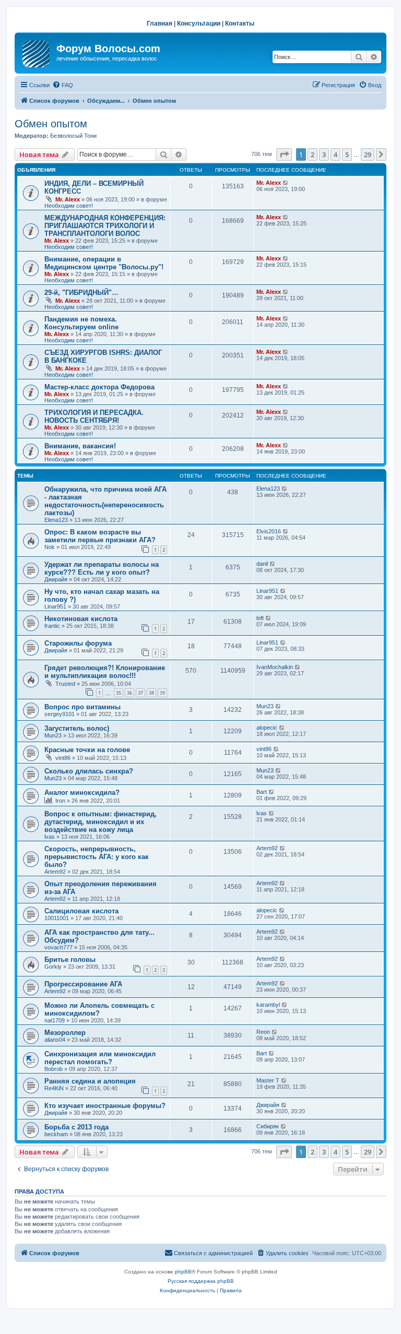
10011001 (56, 918)
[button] (284, 154)
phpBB (183, 1272)
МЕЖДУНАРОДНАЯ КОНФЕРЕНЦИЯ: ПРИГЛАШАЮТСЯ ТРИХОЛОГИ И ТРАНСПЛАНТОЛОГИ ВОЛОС (105, 225)
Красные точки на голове (87, 750)
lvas (49, 836)
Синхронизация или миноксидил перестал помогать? (100, 1058)
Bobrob (53, 1069)
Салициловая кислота (81, 911)
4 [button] (335, 154)
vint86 (62, 758)
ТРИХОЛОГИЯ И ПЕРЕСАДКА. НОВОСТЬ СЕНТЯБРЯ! (94, 416)
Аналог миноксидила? (82, 792)
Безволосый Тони (73, 136)
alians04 (54, 1040)
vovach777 (58, 947)
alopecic (266, 727)
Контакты (239, 23)
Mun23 (265, 706)
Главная (159, 23)
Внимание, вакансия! (80, 446)
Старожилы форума (78, 643)
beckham (56, 1134)
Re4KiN (54, 1088)
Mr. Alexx (67, 199)
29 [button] (367, 154)
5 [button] (347, 154)
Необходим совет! (68, 206)
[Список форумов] (36, 51)
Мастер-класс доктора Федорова (99, 387)
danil (262, 564)
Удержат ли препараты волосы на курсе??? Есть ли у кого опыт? (101, 568)
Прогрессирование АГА (83, 984)
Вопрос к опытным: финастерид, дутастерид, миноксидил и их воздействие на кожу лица (100, 821)
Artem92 (55, 871)
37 (140, 692)
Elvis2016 (268, 531)
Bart (261, 792)
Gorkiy (53, 966)
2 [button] (312, 154)
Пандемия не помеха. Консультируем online (81, 323)
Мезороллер (65, 1033)
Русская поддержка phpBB (201, 1281)
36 (129, 692)
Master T (267, 1080)
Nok (49, 547)
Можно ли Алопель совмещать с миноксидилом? (99, 1009)
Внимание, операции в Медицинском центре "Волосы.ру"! (103, 263)
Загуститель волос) (76, 728)
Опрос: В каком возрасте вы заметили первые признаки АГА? (100, 536)
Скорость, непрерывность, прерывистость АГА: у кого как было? (96, 856)
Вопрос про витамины (82, 707)
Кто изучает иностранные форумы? (105, 1106)
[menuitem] (62, 85)
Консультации (198, 23)
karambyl (268, 1005)
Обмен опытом (51, 123)
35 (118, 692)
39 (162, 692)
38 (151, 692)
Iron (60, 800)
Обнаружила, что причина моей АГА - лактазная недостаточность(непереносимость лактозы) (105, 501)
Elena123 (56, 520)
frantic (52, 626)
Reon (263, 1032)
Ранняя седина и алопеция (90, 1081)
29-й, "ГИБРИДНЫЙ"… (81, 292)
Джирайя (55, 579)
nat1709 (54, 1020)
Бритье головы (70, 959)
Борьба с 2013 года (76, 1127)
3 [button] (324, 154)
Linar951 (55, 606)
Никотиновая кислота (80, 619)
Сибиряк (267, 1126)
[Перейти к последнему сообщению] (285, 183)
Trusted (65, 684)
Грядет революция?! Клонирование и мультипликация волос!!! (104, 672)
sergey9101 (59, 714)
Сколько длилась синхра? (88, 771)
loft (260, 618)
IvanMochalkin (274, 667)
